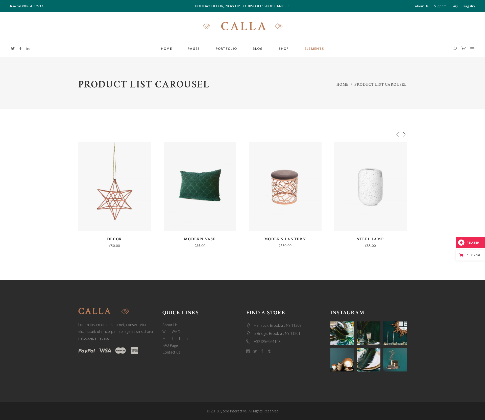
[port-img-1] (395, 359)
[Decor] (114, 186)
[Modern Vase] (200, 186)
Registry (469, 6)
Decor (114, 239)
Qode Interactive (233, 411)
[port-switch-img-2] (368, 359)
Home (342, 84)
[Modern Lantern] (285, 186)
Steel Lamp (370, 239)
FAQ (455, 6)
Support (440, 6)
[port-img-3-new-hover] (342, 333)
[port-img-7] (395, 333)
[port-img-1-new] (368, 333)
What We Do (172, 331)
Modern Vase (200, 239)
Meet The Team (175, 338)
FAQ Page (170, 345)
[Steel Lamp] (370, 186)
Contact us (171, 352)
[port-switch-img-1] (342, 359)
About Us (421, 6)
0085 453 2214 (32, 6)
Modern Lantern (285, 239)
